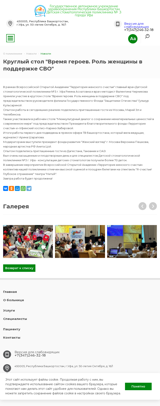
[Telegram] (28, 188)
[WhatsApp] (23, 188)
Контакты (11, 337)
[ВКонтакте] (5, 188)
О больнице (13, 300)
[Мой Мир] (17, 188)
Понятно (138, 386)
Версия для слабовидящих (136, 25)
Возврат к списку (19, 268)
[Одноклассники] (11, 188)
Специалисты (15, 319)
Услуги (9, 310)
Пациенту (11, 329)
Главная (10, 292)
